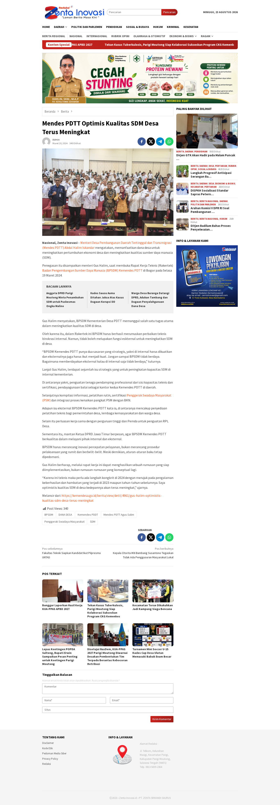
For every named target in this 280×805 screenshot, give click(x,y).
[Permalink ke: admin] (46, 141)
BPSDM (48, 514)
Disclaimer (48, 743)
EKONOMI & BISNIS (225, 183)
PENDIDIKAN (200, 151)
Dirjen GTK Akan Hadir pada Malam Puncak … (205, 157)
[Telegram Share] (160, 141)
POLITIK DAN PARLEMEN (203, 204)
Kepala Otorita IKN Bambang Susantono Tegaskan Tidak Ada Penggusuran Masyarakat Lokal (143, 553)
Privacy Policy (50, 758)
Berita (180, 151)
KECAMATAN (197, 186)
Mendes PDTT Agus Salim (119, 514)
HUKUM (223, 218)
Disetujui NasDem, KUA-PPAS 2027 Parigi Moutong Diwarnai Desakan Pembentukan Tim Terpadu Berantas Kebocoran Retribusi (107, 656)
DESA (211, 165)
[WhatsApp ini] (169, 141)
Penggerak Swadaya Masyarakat (64, 521)
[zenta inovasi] (74, 12)
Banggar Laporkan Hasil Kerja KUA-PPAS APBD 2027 (62, 607)
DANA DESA (65, 514)
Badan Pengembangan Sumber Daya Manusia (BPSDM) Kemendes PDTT (92, 270)
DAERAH (189, 151)
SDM (92, 521)
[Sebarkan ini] (142, 141)
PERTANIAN (221, 165)
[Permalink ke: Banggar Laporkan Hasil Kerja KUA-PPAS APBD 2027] (62, 590)
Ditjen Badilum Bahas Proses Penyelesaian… (211, 227)
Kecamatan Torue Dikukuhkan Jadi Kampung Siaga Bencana (152, 607)
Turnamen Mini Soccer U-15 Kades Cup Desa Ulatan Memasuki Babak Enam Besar (151, 652)
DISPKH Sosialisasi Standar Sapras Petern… (209, 192)
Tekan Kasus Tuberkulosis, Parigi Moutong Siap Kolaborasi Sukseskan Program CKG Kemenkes (123, 45)
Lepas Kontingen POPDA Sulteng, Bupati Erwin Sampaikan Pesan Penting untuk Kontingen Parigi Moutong (59, 656)
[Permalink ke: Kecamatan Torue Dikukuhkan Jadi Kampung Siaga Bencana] (152, 590)
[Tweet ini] (151, 141)
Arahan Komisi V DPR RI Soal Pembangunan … (210, 210)
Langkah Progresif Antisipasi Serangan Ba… (211, 174)
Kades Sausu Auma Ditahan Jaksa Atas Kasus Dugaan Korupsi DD (107, 297)
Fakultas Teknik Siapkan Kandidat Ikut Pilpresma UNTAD (71, 553)
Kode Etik (47, 748)
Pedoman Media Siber (54, 753)
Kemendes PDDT (88, 514)
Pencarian (169, 12)
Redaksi (46, 764)
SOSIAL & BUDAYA (207, 169)
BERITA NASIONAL (209, 201)
